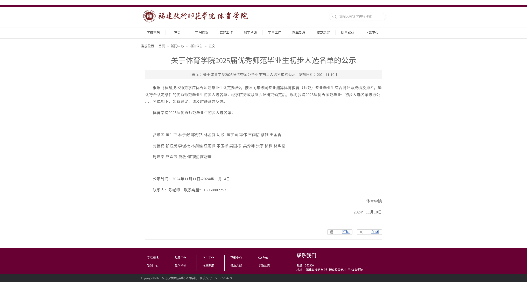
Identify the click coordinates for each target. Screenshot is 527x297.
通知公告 (196, 46)
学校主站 (153, 32)
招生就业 (347, 32)
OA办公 (263, 257)
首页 (177, 32)
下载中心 (371, 32)
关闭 (375, 232)
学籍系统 (264, 265)
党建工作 (226, 32)
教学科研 (250, 32)
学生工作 (274, 32)
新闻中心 (177, 46)
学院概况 (201, 32)
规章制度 (298, 32)
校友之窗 (323, 32)
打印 (346, 232)
